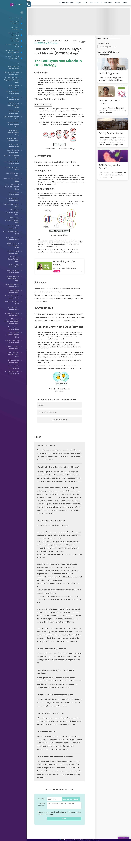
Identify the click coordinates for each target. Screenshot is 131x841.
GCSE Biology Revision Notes (59, 41)
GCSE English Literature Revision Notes (12, 212)
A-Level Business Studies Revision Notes (13, 354)
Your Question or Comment (41, 804)
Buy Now (56, 271)
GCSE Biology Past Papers (108, 47)
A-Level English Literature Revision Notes (12, 335)
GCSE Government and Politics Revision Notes (11, 187)
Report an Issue (124, 838)
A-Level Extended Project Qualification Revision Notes (11, 321)
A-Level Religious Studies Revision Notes (13, 278)
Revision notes (14, 18)
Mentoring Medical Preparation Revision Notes (11, 80)
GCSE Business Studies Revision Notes (13, 259)
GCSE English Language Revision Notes (12, 220)
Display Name (41, 799)
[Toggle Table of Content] (49, 104)
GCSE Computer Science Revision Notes (13, 245)
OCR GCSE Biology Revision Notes (46, 43)
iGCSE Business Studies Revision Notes (13, 105)
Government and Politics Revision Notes (12, 125)
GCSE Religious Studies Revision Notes (13, 132)
